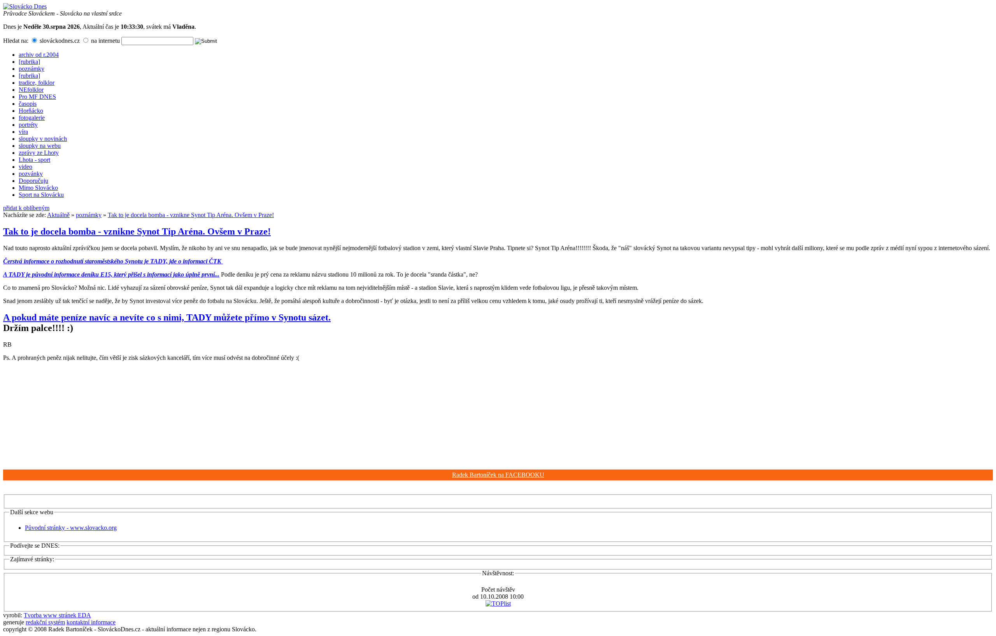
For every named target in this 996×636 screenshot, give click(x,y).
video (25, 166)
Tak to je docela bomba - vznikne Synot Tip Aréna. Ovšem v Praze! (191, 215)
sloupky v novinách (43, 138)
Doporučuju (33, 180)
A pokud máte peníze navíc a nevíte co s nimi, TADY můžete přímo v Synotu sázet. (167, 317)
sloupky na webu (40, 145)
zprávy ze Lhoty (39, 152)
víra (23, 131)
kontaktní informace (91, 622)
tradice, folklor (36, 82)
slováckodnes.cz (59, 40)
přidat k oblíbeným (26, 208)
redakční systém (45, 622)
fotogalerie (32, 117)
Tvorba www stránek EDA (57, 615)
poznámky (31, 68)
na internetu (104, 40)
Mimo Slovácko (38, 187)
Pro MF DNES (37, 96)
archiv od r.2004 (39, 54)
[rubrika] (29, 61)
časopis (28, 103)
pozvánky (31, 173)
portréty (28, 124)
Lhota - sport (34, 159)
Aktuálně (58, 215)
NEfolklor (31, 89)
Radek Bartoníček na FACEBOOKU (498, 474)
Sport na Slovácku (41, 194)
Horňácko (31, 110)
